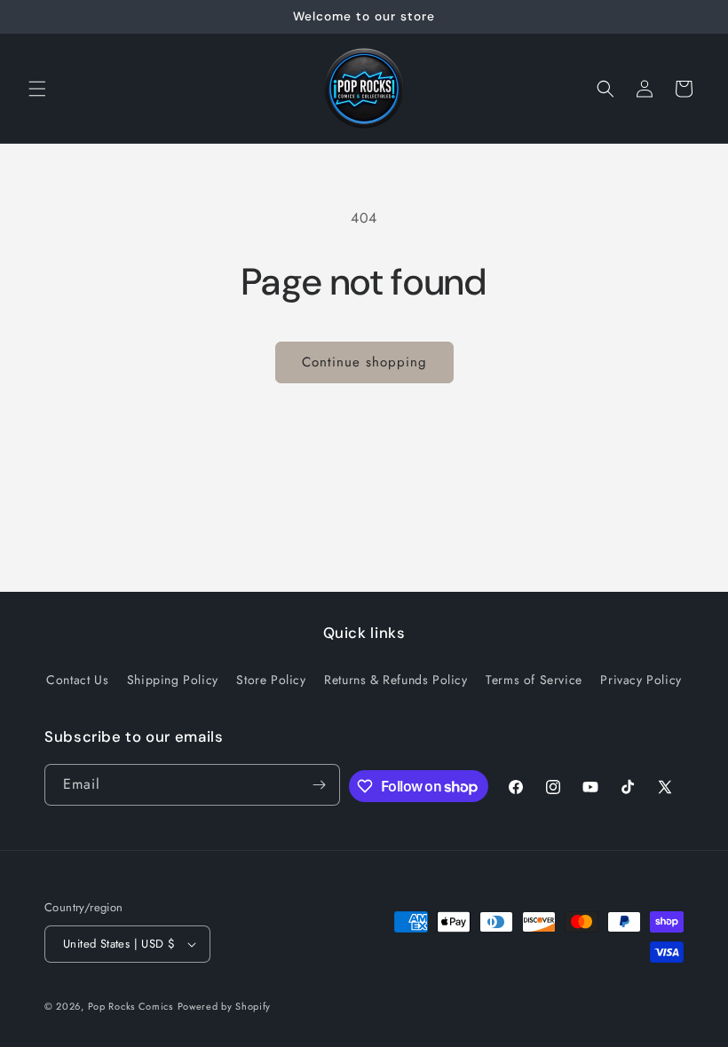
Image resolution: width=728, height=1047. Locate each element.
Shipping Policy (172, 680)
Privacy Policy (640, 680)
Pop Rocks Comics (130, 1006)
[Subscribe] (319, 785)
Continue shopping (364, 362)
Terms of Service (534, 680)
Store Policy (270, 680)
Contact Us (77, 680)
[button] (37, 88)
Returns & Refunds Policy (395, 680)
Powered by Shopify (225, 1006)
